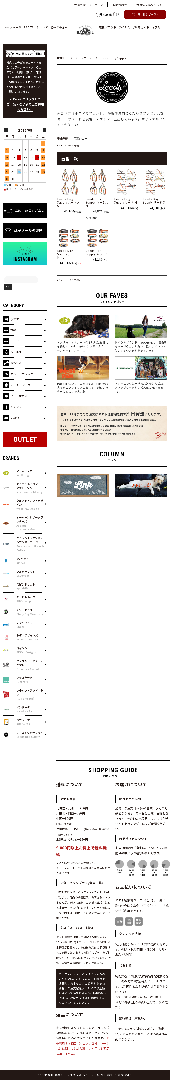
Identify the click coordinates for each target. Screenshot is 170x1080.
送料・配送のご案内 (30, 211)
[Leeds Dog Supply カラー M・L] (69, 238)
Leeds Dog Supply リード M (125, 201)
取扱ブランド (108, 27)
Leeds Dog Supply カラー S (97, 252)
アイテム (124, 27)
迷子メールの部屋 (28, 230)
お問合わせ (120, 5)
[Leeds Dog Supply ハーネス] (69, 182)
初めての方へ (59, 27)
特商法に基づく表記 (149, 5)
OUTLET (25, 439)
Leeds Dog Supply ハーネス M (97, 202)
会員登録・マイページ (88, 5)
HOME (61, 58)
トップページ (13, 27)
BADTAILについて (36, 27)
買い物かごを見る (148, 14)
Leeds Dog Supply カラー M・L (67, 254)
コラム (156, 27)
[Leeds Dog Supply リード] (126, 182)
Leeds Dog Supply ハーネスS (68, 202)
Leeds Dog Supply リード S (154, 201)
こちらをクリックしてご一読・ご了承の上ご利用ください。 (25, 104)
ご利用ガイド (140, 27)
